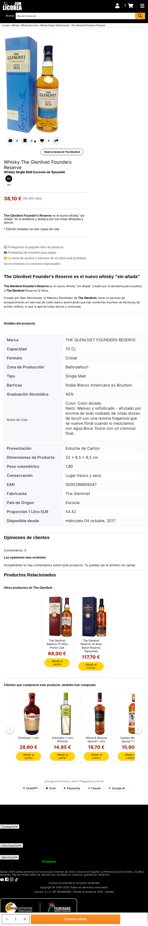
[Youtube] (2, 879)
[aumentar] (25, 919)
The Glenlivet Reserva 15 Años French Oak (57, 644)
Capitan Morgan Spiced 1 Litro (130, 739)
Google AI (118, 788)
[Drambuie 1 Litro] (32, 714)
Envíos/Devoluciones (79, 849)
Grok (52, 788)
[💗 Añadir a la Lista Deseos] (25, 141)
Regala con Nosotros (105, 861)
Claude (96, 788)
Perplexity (73, 788)
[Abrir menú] (142, 6)
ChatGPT (32, 788)
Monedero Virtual (73, 861)
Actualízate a (39, 861)
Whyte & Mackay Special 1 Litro (96, 739)
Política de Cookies (17, 853)
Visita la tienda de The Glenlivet (62, 151)
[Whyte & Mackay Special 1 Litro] (100, 714)
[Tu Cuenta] (117, 5)
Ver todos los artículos (19, 823)
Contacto (8, 827)
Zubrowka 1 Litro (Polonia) (62, 739)
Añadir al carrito (57, 662)
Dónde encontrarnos (50, 853)
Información (10, 845)
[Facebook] (7, 879)
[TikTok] (16, 879)
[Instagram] (11, 879)
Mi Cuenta (10, 861)
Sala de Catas (27, 865)
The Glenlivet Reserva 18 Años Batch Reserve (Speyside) (91, 646)
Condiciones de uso (16, 849)
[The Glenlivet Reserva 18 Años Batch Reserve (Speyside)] (94, 616)
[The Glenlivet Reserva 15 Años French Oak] (60, 616)
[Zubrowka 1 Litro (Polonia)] (66, 714)
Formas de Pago (133, 849)
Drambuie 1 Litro (28, 737)
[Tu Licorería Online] (12, 6)
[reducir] (6, 919)
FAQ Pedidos (108, 849)
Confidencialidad (47, 849)
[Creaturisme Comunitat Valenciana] (38, 908)
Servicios (8, 857)
